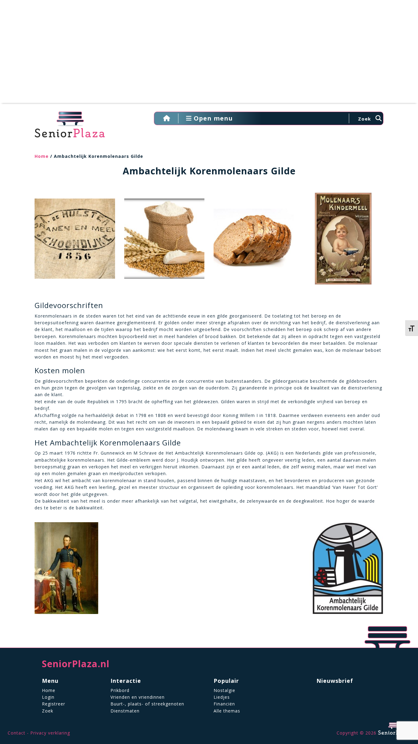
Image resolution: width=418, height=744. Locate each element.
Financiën (224, 704)
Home (42, 156)
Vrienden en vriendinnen (137, 697)
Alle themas (227, 711)
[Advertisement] (209, 55)
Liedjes (222, 697)
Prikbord (119, 690)
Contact (16, 733)
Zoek (47, 711)
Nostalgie (224, 690)
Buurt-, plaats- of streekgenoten (147, 704)
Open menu (212, 118)
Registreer (53, 704)
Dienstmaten (125, 711)
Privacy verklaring (50, 733)
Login (48, 697)
